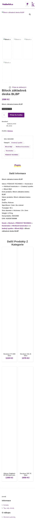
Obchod (11, 223)
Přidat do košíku (16, 115)
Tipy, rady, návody (8, 508)
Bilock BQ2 (8, 146)
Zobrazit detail (9, 300)
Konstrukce (9, 150)
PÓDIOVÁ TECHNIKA (11, 154)
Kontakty (6, 505)
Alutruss (10, 131)
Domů (4, 223)
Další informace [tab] (17, 173)
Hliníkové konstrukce (22, 146)
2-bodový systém (16, 142)
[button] (30, 14)
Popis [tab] (17, 165)
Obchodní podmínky (9, 517)
